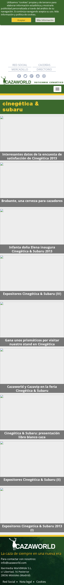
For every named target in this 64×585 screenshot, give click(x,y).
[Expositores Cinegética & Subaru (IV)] (32, 277)
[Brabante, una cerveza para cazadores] (32, 184)
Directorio (44, 69)
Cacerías (44, 65)
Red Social (19, 65)
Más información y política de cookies (30, 13)
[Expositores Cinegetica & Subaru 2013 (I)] (32, 510)
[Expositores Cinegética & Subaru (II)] (32, 463)
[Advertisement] (32, 44)
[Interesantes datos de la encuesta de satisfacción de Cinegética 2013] (32, 138)
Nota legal (26, 581)
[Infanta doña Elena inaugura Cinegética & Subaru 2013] (32, 231)
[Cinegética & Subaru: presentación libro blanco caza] (32, 417)
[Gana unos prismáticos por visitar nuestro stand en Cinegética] (32, 324)
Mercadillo (20, 69)
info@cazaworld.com (13, 562)
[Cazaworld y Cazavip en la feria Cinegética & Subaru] (32, 370)
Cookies (41, 581)
